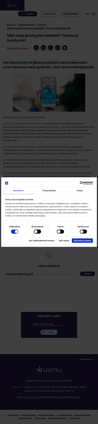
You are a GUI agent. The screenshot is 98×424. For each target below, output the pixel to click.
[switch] (37, 231)
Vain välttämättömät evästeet (41, 241)
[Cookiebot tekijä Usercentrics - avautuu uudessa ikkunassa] (82, 183)
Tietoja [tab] (79, 190)
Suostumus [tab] (18, 190)
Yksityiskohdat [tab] (49, 190)
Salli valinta (64, 241)
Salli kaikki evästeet (82, 241)
